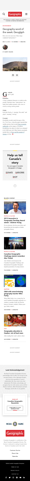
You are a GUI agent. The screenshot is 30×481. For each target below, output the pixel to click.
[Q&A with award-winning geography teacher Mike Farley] (15, 293)
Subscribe (19, 172)
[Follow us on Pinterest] (17, 477)
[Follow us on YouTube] (20, 477)
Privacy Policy (15, 470)
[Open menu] (26, 14)
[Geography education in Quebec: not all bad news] (15, 328)
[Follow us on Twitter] (9, 477)
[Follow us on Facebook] (6, 477)
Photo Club (15, 453)
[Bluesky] (17, 75)
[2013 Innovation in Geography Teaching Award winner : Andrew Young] (15, 218)
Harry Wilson (8, 51)
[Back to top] (15, 185)
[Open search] (4, 14)
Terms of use (15, 467)
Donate (9, 172)
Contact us (15, 474)
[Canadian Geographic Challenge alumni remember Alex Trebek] (15, 255)
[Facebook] (13, 75)
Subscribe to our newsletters (15, 408)
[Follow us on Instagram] (13, 477)
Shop (15, 177)
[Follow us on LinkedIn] (24, 477)
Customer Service (15, 450)
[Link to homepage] (15, 14)
